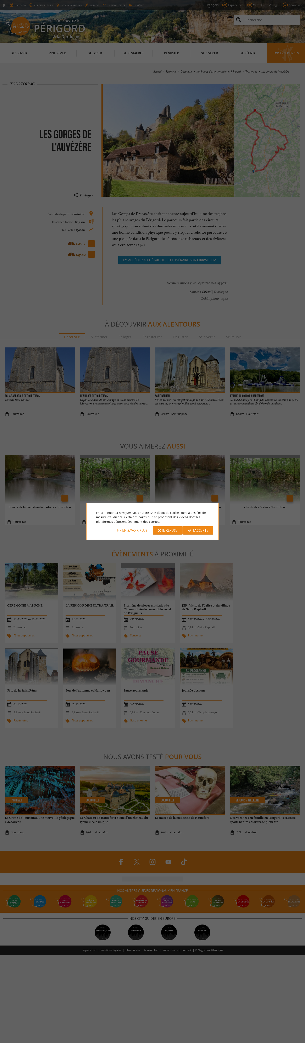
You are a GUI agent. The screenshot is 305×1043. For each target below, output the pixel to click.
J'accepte (200, 530)
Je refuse (170, 530)
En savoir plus (135, 530)
